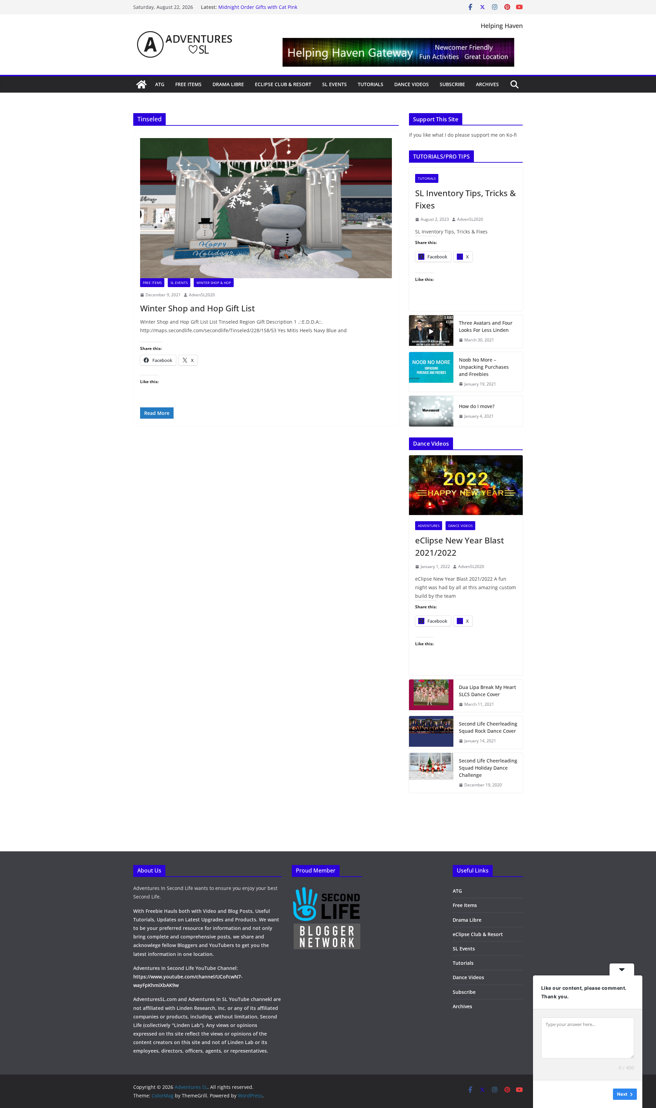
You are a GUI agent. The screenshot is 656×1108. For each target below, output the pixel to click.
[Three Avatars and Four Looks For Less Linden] (431, 331)
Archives (487, 84)
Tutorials (370, 84)
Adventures (428, 525)
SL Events (334, 84)
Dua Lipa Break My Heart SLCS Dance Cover (487, 691)
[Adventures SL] (141, 84)
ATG (159, 84)
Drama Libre (228, 84)
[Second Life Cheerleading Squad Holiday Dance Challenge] (431, 773)
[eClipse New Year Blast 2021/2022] (466, 485)
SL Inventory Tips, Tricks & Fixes (465, 199)
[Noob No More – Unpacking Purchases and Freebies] (431, 372)
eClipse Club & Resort (283, 84)
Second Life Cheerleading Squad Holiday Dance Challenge (488, 767)
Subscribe (452, 84)
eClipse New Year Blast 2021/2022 (459, 546)
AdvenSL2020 (202, 295)
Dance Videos (411, 84)
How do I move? (476, 406)
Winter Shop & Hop (213, 282)
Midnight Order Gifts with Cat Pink (257, 7)
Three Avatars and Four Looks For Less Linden (485, 326)
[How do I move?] (431, 411)
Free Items (188, 84)
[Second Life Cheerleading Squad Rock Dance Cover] (431, 732)
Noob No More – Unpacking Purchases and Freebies (484, 366)
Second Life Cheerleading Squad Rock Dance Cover (488, 727)
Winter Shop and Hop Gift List (197, 308)
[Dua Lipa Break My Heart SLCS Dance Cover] (431, 695)
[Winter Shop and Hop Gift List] (266, 208)
